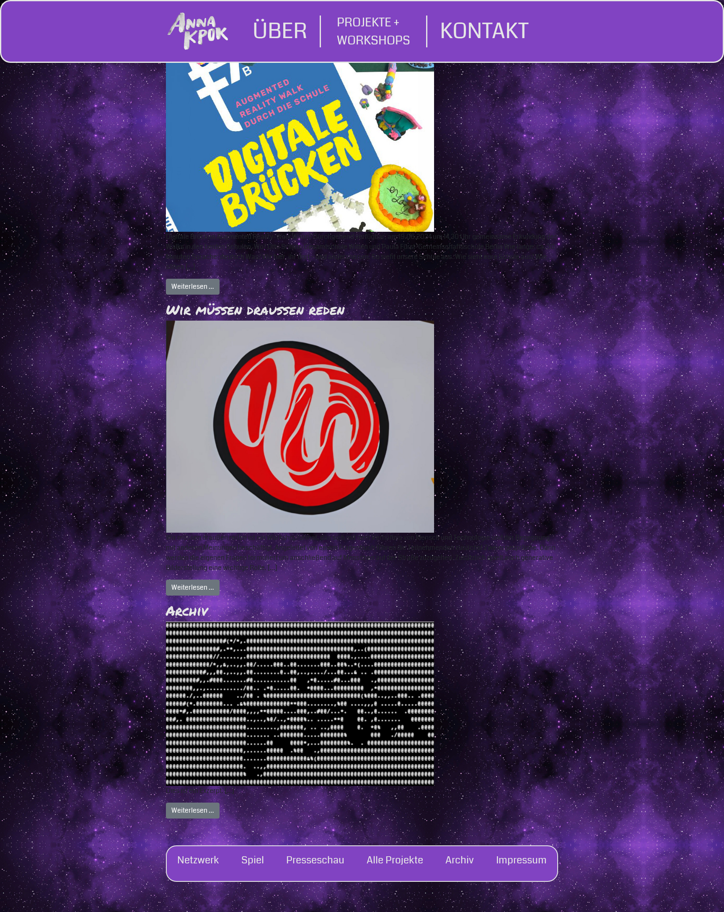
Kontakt (484, 31)
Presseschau (315, 860)
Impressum (521, 860)
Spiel (252, 860)
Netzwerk (198, 860)
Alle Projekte (395, 860)
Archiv (187, 610)
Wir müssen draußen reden (255, 309)
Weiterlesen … (195, 286)
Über (280, 31)
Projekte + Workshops (373, 31)
